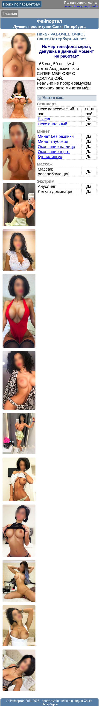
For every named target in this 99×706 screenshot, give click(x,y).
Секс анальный (52, 124)
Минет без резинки (56, 136)
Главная (10, 13)
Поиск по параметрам (21, 4)
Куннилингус (50, 156)
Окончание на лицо (56, 146)
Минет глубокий (53, 141)
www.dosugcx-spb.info (81, 6)
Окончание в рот (54, 151)
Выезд (44, 119)
